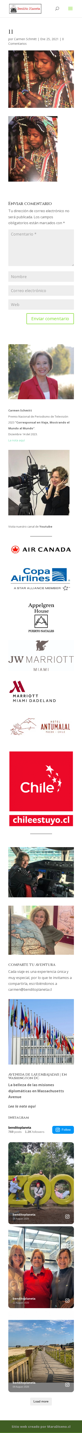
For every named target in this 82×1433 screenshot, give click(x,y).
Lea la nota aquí (22, 1106)
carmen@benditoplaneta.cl (30, 989)
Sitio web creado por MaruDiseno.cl (41, 1426)
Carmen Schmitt (25, 39)
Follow (66, 1129)
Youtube (45, 526)
